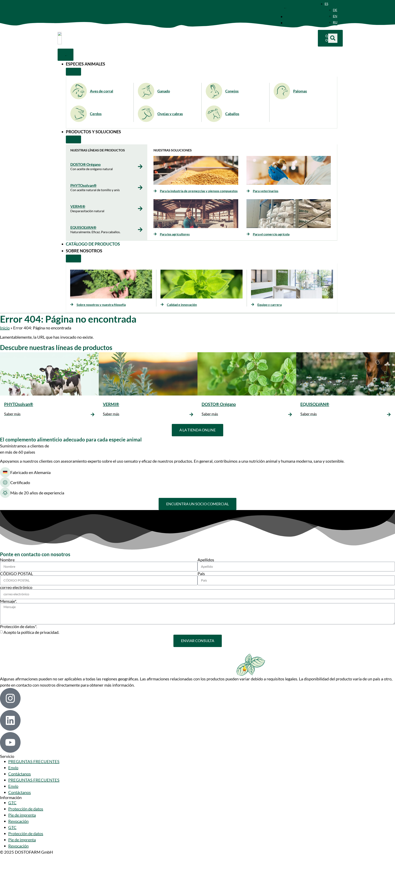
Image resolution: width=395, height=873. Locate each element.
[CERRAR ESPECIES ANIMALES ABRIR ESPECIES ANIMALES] (73, 72)
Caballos (232, 113)
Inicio (5, 327)
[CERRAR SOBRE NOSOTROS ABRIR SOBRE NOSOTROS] (73, 258)
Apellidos (206, 560)
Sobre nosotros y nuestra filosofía (101, 305)
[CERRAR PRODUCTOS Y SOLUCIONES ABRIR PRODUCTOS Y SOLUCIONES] (73, 139)
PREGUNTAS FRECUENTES (33, 761)
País (201, 573)
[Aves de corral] (78, 91)
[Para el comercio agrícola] (248, 234)
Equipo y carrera (269, 305)
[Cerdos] (78, 113)
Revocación (18, 821)
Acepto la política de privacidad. (31, 632)
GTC (12, 802)
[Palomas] (282, 91)
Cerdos (96, 113)
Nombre (7, 560)
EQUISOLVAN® (83, 227)
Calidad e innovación (182, 305)
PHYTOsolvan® (83, 185)
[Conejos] (214, 91)
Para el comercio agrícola (271, 234)
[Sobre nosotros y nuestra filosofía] (71, 304)
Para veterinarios (265, 191)
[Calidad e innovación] (162, 304)
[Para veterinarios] (248, 191)
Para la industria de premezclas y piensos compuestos (199, 191)
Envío (13, 767)
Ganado (163, 91)
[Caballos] (214, 113)
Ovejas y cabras (170, 113)
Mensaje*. (8, 601)
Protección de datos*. (18, 626)
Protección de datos (25, 808)
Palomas (300, 91)
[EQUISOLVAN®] (140, 229)
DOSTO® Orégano (85, 164)
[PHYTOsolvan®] (140, 187)
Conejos (232, 91)
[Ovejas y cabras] (146, 113)
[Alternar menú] (285, 7)
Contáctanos (19, 773)
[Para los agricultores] (155, 234)
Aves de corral (101, 91)
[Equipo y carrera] (252, 304)
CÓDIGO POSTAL (16, 573)
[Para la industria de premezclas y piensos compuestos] (155, 191)
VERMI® (77, 206)
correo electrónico (16, 587)
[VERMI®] (140, 208)
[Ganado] (146, 91)
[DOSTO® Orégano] (140, 166)
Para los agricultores (175, 234)
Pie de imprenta (22, 814)
